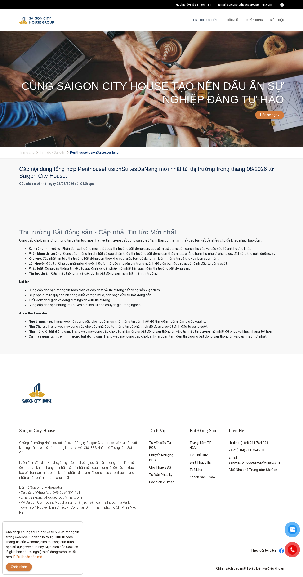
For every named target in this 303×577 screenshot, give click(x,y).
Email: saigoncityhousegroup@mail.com (245, 4)
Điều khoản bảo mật (28, 557)
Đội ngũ (232, 20)
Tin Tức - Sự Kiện (204, 20)
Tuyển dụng (254, 20)
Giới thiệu (277, 20)
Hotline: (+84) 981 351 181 (193, 4)
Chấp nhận (19, 567)
